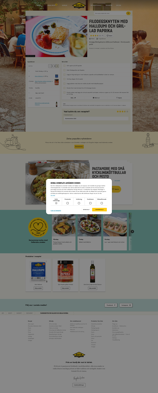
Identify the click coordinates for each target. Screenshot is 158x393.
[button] (56, 210)
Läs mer (53, 195)
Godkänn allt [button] (99, 209)
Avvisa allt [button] (86, 209)
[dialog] (79, 196)
